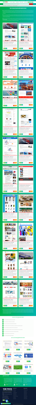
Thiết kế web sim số (25, 392)
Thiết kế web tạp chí (25, 397)
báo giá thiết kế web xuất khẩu (8, 310)
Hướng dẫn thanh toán (15, 392)
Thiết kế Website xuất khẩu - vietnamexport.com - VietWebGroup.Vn (24, 128)
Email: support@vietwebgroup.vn (12, 0)
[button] (18, 320)
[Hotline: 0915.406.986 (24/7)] (1, 403)
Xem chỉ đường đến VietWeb (6, 398)
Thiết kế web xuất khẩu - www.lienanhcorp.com (8, 42)
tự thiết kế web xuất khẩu (14, 310)
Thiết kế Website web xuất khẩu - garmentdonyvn (8, 242)
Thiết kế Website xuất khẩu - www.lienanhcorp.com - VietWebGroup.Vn (25, 156)
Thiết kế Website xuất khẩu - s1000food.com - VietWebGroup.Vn (8, 156)
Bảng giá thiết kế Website (22, 0)
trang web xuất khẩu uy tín (26, 310)
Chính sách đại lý (14, 398)
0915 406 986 (5, 19)
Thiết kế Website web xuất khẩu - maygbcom (8, 299)
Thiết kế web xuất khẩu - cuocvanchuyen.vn (8, 99)
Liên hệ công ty (14, 397)
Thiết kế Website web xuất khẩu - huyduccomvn (24, 299)
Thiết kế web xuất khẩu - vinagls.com (23, 99)
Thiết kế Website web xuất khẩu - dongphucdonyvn (24, 242)
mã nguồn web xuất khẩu (20, 309)
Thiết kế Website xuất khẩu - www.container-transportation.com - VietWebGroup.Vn (8, 128)
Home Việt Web (17, 0)
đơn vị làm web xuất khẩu (26, 309)
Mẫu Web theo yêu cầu (28, 0)
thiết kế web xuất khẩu (9, 309)
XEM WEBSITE (15, 48)
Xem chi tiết (7, 349)
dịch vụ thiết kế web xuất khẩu (20, 310)
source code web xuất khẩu (15, 309)
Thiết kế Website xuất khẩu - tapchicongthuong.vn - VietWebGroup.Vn (24, 185)
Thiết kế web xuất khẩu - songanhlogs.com (24, 42)
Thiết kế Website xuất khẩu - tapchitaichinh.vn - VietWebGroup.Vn (8, 185)
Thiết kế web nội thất (25, 398)
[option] (18, 381)
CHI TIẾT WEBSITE (5, 48)
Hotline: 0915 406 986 (6, 0)
